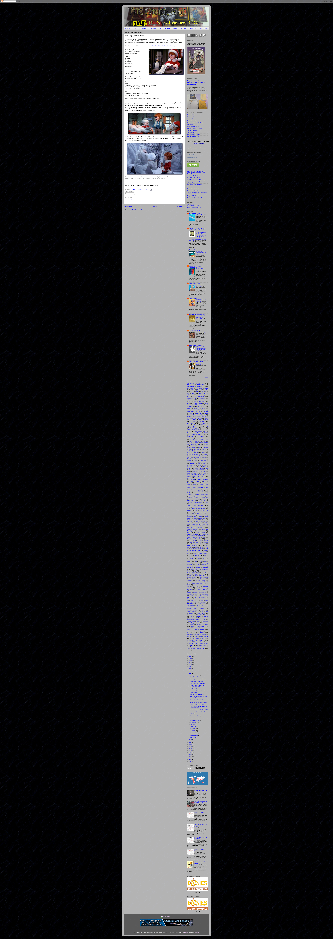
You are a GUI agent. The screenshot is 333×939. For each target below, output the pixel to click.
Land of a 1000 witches (198, 508)
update (201, 617)
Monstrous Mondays (192, 120)
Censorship (193, 421)
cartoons (201, 419)
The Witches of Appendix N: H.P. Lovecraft (200, 802)
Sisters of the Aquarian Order (196, 583)
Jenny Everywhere (198, 502)
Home (155, 207)
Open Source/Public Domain (197, 548)
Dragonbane (205, 454)
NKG (201, 540)
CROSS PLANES (193, 298)
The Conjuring (190, 605)
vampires (206, 622)
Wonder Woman (200, 641)
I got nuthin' (204, 494)
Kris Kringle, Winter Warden (197, 681)
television (190, 603)
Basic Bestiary (201, 406)
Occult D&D (202, 543)
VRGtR (188, 627)
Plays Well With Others (193, 126)
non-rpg (206, 540)
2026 (190, 656)
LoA (194, 513)
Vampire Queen (195, 623)
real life (197, 564)
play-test (192, 558)
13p (192, 388)
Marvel (205, 519)
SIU (205, 583)
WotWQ (191, 645)
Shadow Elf (192, 578)
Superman (197, 594)
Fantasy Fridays (198, 468)
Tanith (192, 600)
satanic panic (204, 572)
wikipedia (204, 634)
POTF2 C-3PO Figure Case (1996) (201, 285)
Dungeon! (189, 460)
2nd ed (199, 390)
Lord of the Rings (204, 513)
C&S (192, 418)
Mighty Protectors (196, 524)
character (191, 423)
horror (200, 491)
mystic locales (192, 535)
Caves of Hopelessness (193, 188)
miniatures (205, 524)
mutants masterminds (192, 534)
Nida (207, 539)
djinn (190, 449)
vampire (205, 621)
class (206, 426)
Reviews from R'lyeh (194, 330)
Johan (206, 502)
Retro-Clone (190, 567)
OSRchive (195, 553)
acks (202, 395)
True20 (206, 614)
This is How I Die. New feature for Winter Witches (198, 707)
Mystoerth (184, 28)
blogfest (198, 413)
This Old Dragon (191, 132)
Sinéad (206, 582)
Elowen (192, 463)
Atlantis (206, 403)
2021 (190, 666)
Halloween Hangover (203, 484)
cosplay (206, 438)
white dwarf (201, 632)
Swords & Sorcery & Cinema (194, 128)
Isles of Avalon (191, 500)
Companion (190, 436)
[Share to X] (129, 192)
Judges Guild (203, 503)
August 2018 (193, 722)
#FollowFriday (190, 386)
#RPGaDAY (200, 386)
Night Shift (193, 540)
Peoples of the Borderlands (194, 196)
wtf (197, 645)
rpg (197, 569)
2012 (190, 750)
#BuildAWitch (190, 384)
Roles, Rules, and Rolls (195, 345)
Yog (188, 648)
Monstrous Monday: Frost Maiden (198, 702)
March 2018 (193, 733)
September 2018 (194, 720)
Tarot (202, 600)
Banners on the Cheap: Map (194, 207)
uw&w (197, 619)
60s (202, 391)
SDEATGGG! (190, 575)
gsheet (204, 482)
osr (188, 553)
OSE (203, 552)
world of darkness (204, 643)
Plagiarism (202, 556)
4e (191, 391)
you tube (193, 648)
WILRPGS (197, 636)
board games (202, 415)
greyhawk (197, 482)
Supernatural (205, 594)
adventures (190, 400)
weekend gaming (199, 631)
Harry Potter (199, 485)
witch (136, 194)
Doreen (198, 451)
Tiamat (202, 610)
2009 (190, 757)
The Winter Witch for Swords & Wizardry (163, 46)
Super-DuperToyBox (194, 283)
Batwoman (196, 408)
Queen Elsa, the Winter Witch (197, 683)
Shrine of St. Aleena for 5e (196, 700)
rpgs (195, 571)
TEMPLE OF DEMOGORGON (196, 314)
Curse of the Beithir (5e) (193, 190)
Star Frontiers (197, 589)
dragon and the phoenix (193, 454)
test (197, 603)
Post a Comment (132, 200)
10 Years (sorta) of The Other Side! (199, 709)
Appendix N (202, 401)
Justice (188, 505)
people (188, 556)
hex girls (191, 488)
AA (197, 395)
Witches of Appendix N (193, 136)
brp (203, 416)
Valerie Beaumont (191, 621)
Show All (206, 377)
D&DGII (201, 439)
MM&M (203, 525)
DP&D (188, 452)
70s (188, 393)
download (204, 451)
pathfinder (197, 555)
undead (206, 616)
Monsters (167, 28)
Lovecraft (191, 515)
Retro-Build (203, 566)
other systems (203, 553)
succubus (189, 592)
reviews (205, 567)
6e (205, 391)
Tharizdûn (202, 603)
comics (206, 432)
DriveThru (190, 459)
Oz (191, 555)
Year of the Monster (202, 646)
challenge (201, 421)
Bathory (189, 408)
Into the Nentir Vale (194, 499)
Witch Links (203, 28)
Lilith (206, 512)
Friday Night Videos (196, 474)
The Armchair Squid (194, 213)
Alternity (206, 400)
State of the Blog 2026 (201, 215)
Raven (188, 562)
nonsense (192, 542)
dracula (196, 452)
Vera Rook (198, 624)
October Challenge (192, 545)
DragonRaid (189, 457)
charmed (196, 424)
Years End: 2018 (194, 677)
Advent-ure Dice (191, 398)
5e (197, 391)
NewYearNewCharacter (194, 539)
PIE (197, 556)
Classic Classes (205, 429)
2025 (190, 658)
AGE (199, 400)
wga (194, 632)
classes (203, 428)
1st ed (206, 388)
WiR (201, 636)
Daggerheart (197, 441)
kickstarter (201, 505)
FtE (194, 476)
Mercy (200, 522)
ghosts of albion (203, 479)
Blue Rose (193, 415)
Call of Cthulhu (198, 418)
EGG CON (195, 462)
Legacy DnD (204, 510)
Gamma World (198, 477)
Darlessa (196, 442)
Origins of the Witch (196, 551)
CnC (190, 431)
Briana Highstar (198, 416)
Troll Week (199, 614)
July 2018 (193, 724)
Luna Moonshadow (202, 515)
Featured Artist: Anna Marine (197, 694)
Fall (199, 466)
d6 (190, 441)
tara (196, 600)
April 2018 (193, 731)
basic (191, 407)
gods (204, 481)
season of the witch (200, 575)
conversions (190, 438)
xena (188, 646)
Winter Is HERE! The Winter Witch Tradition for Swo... (198, 686)
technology (202, 602)
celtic (206, 419)
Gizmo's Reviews (193, 250)
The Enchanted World (192, 130)
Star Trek (205, 589)
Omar (196, 547)
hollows (189, 491)
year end (193, 646)
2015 (190, 744)
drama (204, 457)
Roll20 (192, 569)
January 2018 (194, 737)
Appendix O (128, 28)
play (207, 556)
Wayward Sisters (191, 631)
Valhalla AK (198, 621)
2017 (190, 740)
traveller (191, 613)
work (207, 641)
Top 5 (193, 611)
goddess (198, 481)
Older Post (179, 207)
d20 (207, 439)
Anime (194, 401)
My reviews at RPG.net (193, 205)
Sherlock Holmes (191, 581)
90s (200, 393)
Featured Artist (191, 115)
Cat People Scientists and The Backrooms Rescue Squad (201, 317)
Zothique (189, 650)
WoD (194, 641)
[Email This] (126, 192)
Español (189, 466)
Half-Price (194, 484)
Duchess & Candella (201, 459)
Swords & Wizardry (200, 597)
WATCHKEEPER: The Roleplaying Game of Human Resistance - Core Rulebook (196, 173)
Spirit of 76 (189, 589)
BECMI (203, 408)
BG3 (193, 410)
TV (194, 616)
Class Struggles (194, 428)
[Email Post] (150, 189)
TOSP (198, 611)
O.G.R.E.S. (195, 543)
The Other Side (190, 154)
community (196, 435)
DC (200, 444)
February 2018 (194, 735)
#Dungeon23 (200, 384)
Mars (199, 519)
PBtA (205, 555)
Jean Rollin (189, 502)
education (189, 462)
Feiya (188, 471)
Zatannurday (200, 648)
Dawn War (194, 444)
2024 (190, 660)
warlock (189, 629)
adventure (202, 398)
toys (207, 611)
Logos (160, 28)
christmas (131, 194)
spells (196, 588)
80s (193, 393)
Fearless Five (192, 469)
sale (198, 572)
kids (188, 507)
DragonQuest (202, 455)
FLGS (200, 471)
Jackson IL (202, 500)
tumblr (191, 616)
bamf (207, 404)
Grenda (189, 482)
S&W (193, 572)
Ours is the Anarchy (200, 332)
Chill (193, 426)
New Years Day (196, 537)
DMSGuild (196, 449)
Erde (205, 465)
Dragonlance (192, 455)
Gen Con (192, 479)
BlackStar (205, 411)
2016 (190, 742)
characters (202, 423)
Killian (193, 507)
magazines (189, 516)
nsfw (190, 543)
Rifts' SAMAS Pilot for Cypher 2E (201, 300)
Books (136, 28)
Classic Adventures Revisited (193, 429)
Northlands (205, 542)
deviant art (194, 447)
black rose (190, 411)
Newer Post (129, 207)
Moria (198, 531)
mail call (202, 518)
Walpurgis (196, 627)
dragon (203, 452)
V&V (204, 619)
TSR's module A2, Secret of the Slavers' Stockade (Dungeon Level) (201, 349)
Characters (144, 28)
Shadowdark (202, 578)
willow (189, 636)
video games (201, 626)
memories (195, 522)
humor (196, 492)
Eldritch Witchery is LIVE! (200, 790)
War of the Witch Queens (193, 134)
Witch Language (196, 638)
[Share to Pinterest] (133, 192)
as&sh (200, 403)
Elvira (204, 463)
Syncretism (189, 598)
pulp (205, 559)
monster (189, 527)
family (203, 466)
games (189, 478)
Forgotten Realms (192, 473)
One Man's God (191, 124)
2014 (190, 746)
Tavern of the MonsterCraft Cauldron (196, 198)
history (204, 488)
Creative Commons (193, 439)
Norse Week (198, 542)
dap (204, 441)
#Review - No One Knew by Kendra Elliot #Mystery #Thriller (201, 253)
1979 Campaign (199, 388)
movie (203, 531)
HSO (188, 492)
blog (191, 413)
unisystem (193, 618)
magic (200, 516)
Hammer (191, 485)
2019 (190, 671)
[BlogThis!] (128, 192)
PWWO (189, 561)
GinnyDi (192, 481)
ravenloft (196, 563)
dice (199, 447)
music (203, 532)
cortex (198, 438)
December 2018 (194, 675)
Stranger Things (202, 591)
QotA (195, 561)
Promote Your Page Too (192, 157)
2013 (190, 748)
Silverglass (199, 581)
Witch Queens (193, 28)
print (204, 558)
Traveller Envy (201, 613)
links (191, 513)
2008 (190, 759)
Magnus (196, 518)
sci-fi (202, 574)
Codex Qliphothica (198, 431)
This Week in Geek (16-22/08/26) (200, 363)
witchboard (204, 638)
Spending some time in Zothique (198, 679)
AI (201, 400)
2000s (192, 390)
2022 (190, 664)
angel (190, 401)
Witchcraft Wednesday (194, 640)
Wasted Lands (199, 629)
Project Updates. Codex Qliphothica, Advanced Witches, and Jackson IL (197, 82)
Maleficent (189, 519)
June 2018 (193, 726)
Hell (194, 487)
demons (193, 446)
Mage (195, 516)
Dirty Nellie (205, 447)
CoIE (205, 431)
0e (188, 388)
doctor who (190, 451)
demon (206, 444)
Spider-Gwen (203, 588)
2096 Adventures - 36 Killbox (194, 184)
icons (191, 496)
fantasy (189, 468)
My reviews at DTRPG (193, 204)
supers (191, 595)
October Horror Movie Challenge (195, 122)
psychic (200, 559)
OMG (201, 547)
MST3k (197, 532)
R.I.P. (201, 561)
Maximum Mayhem (200, 521)
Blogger (197, 932)
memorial (189, 522)
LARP (196, 510)
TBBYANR (193, 602)
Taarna (195, 598)
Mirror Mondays (194, 525)
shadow (206, 577)
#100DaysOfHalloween (193, 383)
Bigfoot (198, 410)
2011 (190, 752)
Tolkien (188, 611)
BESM (188, 410)
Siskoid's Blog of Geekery (196, 361)
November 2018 (194, 716)
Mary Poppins (190, 521)
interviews (205, 497)
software (201, 584)
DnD (203, 449)
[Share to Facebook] (131, 192)
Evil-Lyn (194, 466)
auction (190, 404)
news (204, 537)
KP (188, 508)
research (196, 566)
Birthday (204, 410)
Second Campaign (192, 577)
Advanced (201, 396)
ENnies (199, 465)
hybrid (197, 494)
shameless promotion (200, 580)
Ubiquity (199, 616)
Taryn (206, 600)
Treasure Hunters (191, 614)
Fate (207, 468)
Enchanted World (191, 465)
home (195, 491)
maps (194, 519)
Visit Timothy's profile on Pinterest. (196, 148)
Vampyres (191, 624)
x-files (205, 645)
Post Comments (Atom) (138, 210)
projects (189, 559)
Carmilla (194, 419)
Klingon (204, 507)
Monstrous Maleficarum (192, 529)
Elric (199, 463)
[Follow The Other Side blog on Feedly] (193, 167)
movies (189, 532)
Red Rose (204, 564)
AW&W (195, 404)
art (188, 403)
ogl (202, 545)
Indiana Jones (198, 497)
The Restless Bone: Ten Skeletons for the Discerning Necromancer (196, 193)
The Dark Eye (200, 605)
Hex (207, 487)
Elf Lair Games (204, 462)
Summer (195, 592)
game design (201, 476)
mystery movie (204, 534)
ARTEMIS (195, 403)
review (198, 567)
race (205, 561)
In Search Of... (191, 117)
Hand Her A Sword (194, 689)
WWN (201, 645)
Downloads (153, 28)
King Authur (198, 507)
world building (193, 643)
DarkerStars (190, 442)
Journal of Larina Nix (194, 503)
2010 (190, 755)
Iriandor (204, 499)
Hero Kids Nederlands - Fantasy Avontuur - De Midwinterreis (195, 178)
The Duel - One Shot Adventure (195, 176)
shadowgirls (189, 580)
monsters (200, 527)
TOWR (202, 611)
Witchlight (189, 641)
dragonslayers (197, 457)
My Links (175, 28)
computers (201, 436)
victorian (205, 624)
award (201, 404)
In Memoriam (202, 496)
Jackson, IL (190, 119)
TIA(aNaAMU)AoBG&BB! (192, 610)
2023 (190, 662)
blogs (206, 413)
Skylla (188, 585)
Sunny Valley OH (202, 592)
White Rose (189, 634)
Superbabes (189, 594)
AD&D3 (194, 396)
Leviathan (192, 512)
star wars (192, 591)
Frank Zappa (203, 473)
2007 (190, 761)
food (205, 471)
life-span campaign (200, 512)
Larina (189, 510)
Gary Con (205, 477)
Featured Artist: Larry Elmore (197, 704)
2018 (190, 673)
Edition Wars (203, 460)
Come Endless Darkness (193, 432)
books (189, 416)
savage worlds (194, 574)
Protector (194, 559)
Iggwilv (195, 496)
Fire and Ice (194, 471)
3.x (207, 390)
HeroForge (200, 487)
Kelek (194, 505)
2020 (190, 669)
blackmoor (198, 411)
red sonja (189, 566)
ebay (196, 460)
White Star (196, 634)
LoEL (198, 513)
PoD (199, 558)
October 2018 (194, 718)
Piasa (193, 556)
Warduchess (203, 627)
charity (189, 424)
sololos (186, 932)
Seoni (201, 577)
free (188, 474)
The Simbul (197, 606)
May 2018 (193, 728)
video (192, 626)
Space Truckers (196, 586)
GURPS (188, 484)
